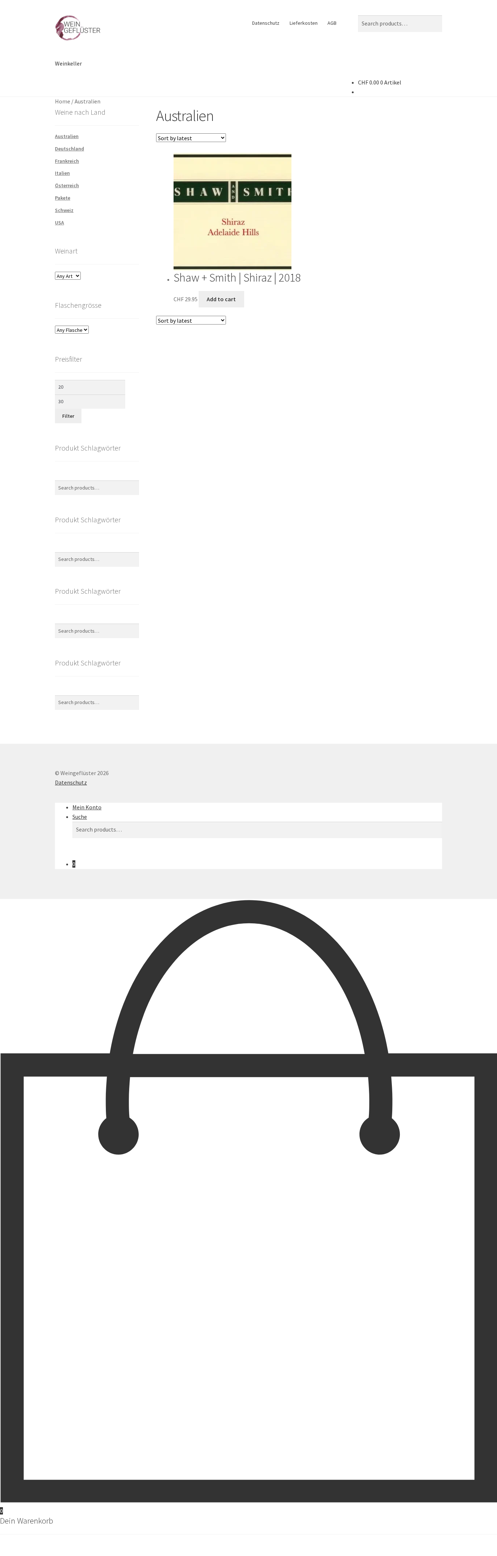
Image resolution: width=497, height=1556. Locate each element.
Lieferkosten (304, 23)
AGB (332, 23)
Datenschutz (265, 23)
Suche (79, 816)
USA (59, 222)
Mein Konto (87, 807)
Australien (67, 136)
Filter (68, 416)
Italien (62, 173)
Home (62, 101)
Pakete (62, 197)
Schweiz (64, 210)
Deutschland (69, 148)
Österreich (67, 185)
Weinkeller (68, 63)
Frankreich (67, 161)
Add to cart (221, 299)
